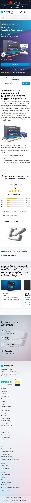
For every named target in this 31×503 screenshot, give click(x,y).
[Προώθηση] (28, 294)
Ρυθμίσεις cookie (5, 454)
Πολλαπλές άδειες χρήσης (8, 432)
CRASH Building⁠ (5, 426)
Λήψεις (3, 477)
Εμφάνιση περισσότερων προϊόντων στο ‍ (14, 78)
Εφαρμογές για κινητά (7, 404)
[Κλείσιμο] (29, 1)
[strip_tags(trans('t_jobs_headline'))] (18, 382)
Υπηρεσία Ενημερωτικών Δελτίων (10, 487)
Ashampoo (5, 490)
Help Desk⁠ (4, 465)
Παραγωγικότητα (5, 396)
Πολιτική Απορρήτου (7, 451)
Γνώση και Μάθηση (6, 406)
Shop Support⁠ (5, 468)
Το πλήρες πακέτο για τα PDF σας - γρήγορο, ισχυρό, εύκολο (15, 6)
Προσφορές (5, 474)
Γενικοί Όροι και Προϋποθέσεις (9, 449)
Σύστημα (3, 394)
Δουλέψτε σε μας (5, 420)
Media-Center (5, 440)
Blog (7, 500)
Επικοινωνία (4, 423)
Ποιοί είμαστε (5, 413)
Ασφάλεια (3, 399)
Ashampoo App (5, 480)
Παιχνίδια (4, 401)
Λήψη (16, 65)
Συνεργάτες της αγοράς (7, 435)
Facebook (15, 500)
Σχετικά (3, 446)
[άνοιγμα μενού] (28, 12)
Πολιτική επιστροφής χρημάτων (10, 459)
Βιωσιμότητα (4, 415)
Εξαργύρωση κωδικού (7, 482)
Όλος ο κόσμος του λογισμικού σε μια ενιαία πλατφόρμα (11, 298)
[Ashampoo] (7, 365)
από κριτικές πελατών (18, 72)
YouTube (24, 500)
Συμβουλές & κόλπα (6, 485)
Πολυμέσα (4, 391)
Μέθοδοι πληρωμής (6, 456)
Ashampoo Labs (5, 418)
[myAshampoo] (21, 12)
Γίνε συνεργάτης (5, 437)
